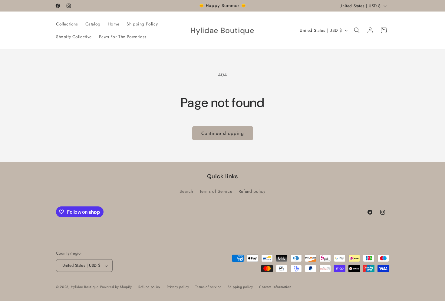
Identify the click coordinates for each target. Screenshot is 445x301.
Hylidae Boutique (85, 287)
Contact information (275, 286)
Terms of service (208, 286)
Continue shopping (222, 133)
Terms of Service (215, 191)
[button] (357, 30)
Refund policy (252, 191)
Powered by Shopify (116, 287)
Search (186, 191)
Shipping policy (240, 286)
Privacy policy (178, 286)
